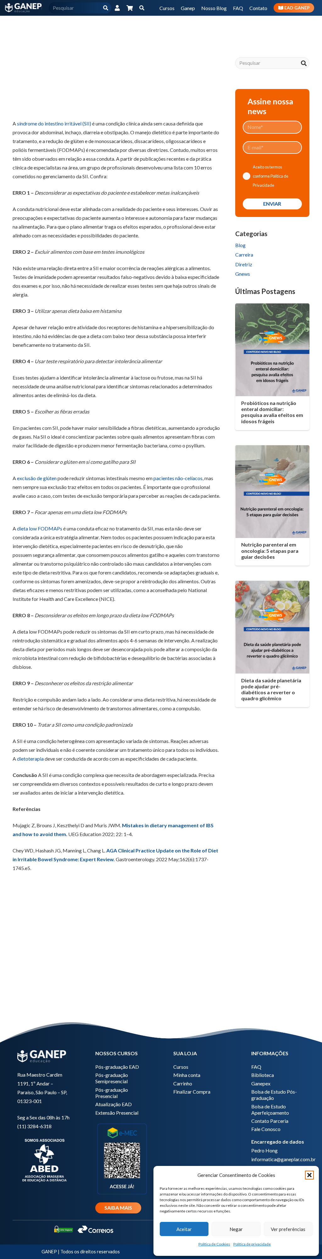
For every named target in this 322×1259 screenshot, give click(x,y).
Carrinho (182, 1083)
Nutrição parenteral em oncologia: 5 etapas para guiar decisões (269, 550)
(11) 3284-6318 (34, 1126)
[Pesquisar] (106, 8)
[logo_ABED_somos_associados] (44, 1159)
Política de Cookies (214, 1244)
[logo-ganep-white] (23, 8)
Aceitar (184, 1229)
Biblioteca (262, 1075)
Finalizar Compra (191, 1092)
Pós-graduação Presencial (111, 1093)
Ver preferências (288, 1229)
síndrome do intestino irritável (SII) (54, 123)
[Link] (117, 7)
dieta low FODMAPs (39, 528)
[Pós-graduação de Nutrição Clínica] (116, 961)
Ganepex (260, 1083)
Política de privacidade (252, 1244)
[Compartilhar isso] (35, 103)
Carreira (244, 255)
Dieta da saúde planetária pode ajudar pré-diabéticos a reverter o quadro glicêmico (271, 689)
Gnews (242, 274)
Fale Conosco (265, 1129)
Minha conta (186, 1075)
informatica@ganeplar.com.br (283, 1159)
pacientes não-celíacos (178, 478)
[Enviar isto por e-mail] (20, 103)
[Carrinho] (130, 8)
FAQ (256, 1067)
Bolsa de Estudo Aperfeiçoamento (270, 1109)
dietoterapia (30, 759)
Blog (240, 245)
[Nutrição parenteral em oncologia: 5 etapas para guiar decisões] (272, 491)
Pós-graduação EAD (117, 1067)
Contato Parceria (269, 1121)
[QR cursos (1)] (122, 1158)
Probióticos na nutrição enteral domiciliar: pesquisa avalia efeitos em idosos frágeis (272, 412)
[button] (309, 1175)
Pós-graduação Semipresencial (111, 1078)
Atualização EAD (113, 1104)
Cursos (180, 1067)
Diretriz (243, 264)
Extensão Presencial (116, 1113)
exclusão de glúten (37, 478)
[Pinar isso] (80, 103)
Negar (236, 1229)
